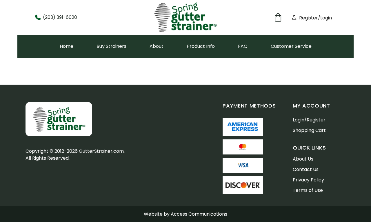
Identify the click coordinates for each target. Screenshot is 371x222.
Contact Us (306, 169)
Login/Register (309, 120)
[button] (279, 17)
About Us (303, 159)
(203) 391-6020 (60, 17)
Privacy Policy (308, 179)
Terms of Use (308, 190)
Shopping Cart (309, 130)
